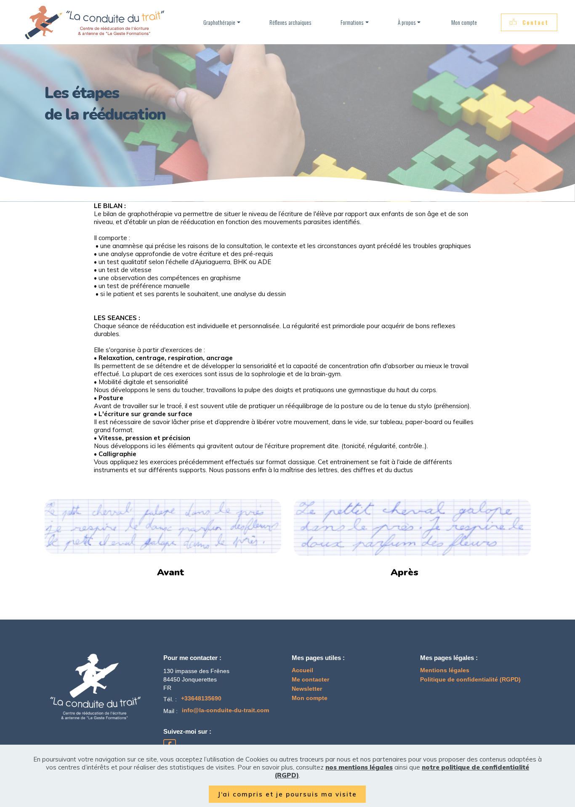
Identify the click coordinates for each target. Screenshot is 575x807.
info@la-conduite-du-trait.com (225, 710)
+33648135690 (201, 698)
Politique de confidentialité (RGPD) (470, 679)
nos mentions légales (359, 767)
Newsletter (307, 689)
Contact (535, 22)
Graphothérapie (219, 22)
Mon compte (463, 22)
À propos (407, 22)
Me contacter (310, 679)
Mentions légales (444, 670)
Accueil (302, 670)
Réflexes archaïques (290, 22)
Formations (352, 22)
